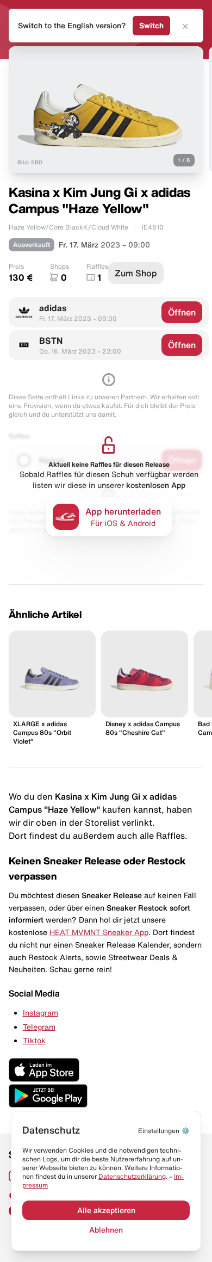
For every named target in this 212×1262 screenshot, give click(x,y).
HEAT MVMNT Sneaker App (98, 932)
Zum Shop (136, 273)
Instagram (40, 1013)
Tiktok (34, 1040)
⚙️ (164, 1130)
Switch (151, 25)
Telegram (39, 1027)
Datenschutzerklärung (132, 1176)
